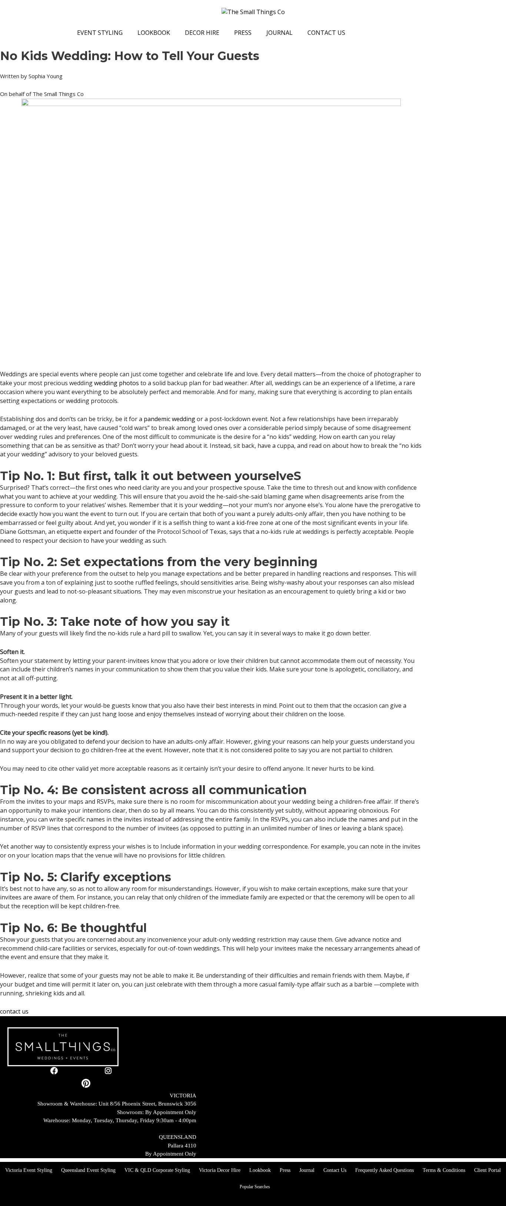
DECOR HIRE (202, 33)
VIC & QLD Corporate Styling (157, 1170)
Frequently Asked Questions (384, 1170)
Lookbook (260, 1170)
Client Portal (487, 1170)
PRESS (243, 33)
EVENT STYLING (100, 33)
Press (285, 1170)
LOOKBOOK (153, 33)
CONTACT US (326, 33)
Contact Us (334, 1170)
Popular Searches (255, 1186)
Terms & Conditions (444, 1170)
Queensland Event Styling (88, 1170)
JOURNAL (279, 33)
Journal (306, 1170)
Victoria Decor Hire (219, 1170)
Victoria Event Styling (28, 1170)
